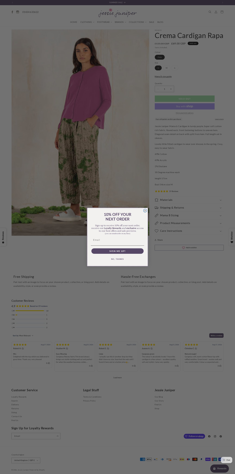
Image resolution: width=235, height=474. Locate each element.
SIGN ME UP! (117, 251)
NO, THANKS (117, 259)
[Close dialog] (145, 210)
